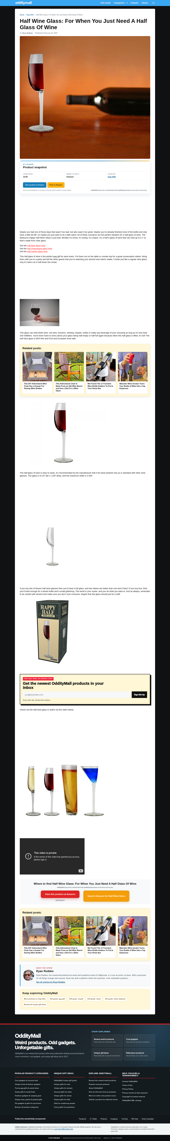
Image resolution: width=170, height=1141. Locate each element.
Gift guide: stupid (76, 999)
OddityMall (28, 1036)
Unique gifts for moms (63, 1096)
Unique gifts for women (63, 1088)
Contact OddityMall (130, 1081)
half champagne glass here (39, 248)
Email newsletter (148, 1119)
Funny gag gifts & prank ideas (27, 1088)
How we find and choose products (102, 1092)
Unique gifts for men (62, 1084)
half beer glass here (36, 245)
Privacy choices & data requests (135, 1093)
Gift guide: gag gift (57, 999)
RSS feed (134, 1119)
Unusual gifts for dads (63, 1092)
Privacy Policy (127, 1089)
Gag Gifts (30, 15)
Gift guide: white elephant (115, 999)
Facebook (82, 1119)
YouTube (125, 1119)
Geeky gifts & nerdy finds (25, 1092)
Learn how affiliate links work (63, 1129)
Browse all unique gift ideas (35, 1004)
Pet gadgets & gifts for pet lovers (28, 1103)
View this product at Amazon (60, 894)
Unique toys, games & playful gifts (28, 1099)
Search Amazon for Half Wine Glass (106, 896)
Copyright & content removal (133, 1097)
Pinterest (104, 1119)
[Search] (153, 3)
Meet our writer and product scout (102, 1096)
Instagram (114, 1119)
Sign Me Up (139, 694)
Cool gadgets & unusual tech (26, 1080)
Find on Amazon (55, 185)
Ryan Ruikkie (27, 33)
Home (22, 15)
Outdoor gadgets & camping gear (28, 1096)
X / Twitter (93, 1119)
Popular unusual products (99, 1084)
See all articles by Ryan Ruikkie (50, 982)
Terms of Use (127, 1085)
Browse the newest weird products (102, 1080)
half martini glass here (37, 251)
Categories (119, 3)
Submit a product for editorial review (103, 1099)
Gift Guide (105, 3)
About (145, 3)
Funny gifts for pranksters (64, 1107)
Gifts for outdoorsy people (64, 1103)
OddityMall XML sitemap (131, 1100)
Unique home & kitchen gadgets (27, 1084)
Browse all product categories (27, 1107)
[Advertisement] (85, 213)
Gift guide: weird (94, 999)
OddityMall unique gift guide (65, 1080)
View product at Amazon (34, 185)
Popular (134, 3)
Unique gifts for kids (62, 1099)
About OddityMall (96, 1088)
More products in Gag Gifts (35, 999)
